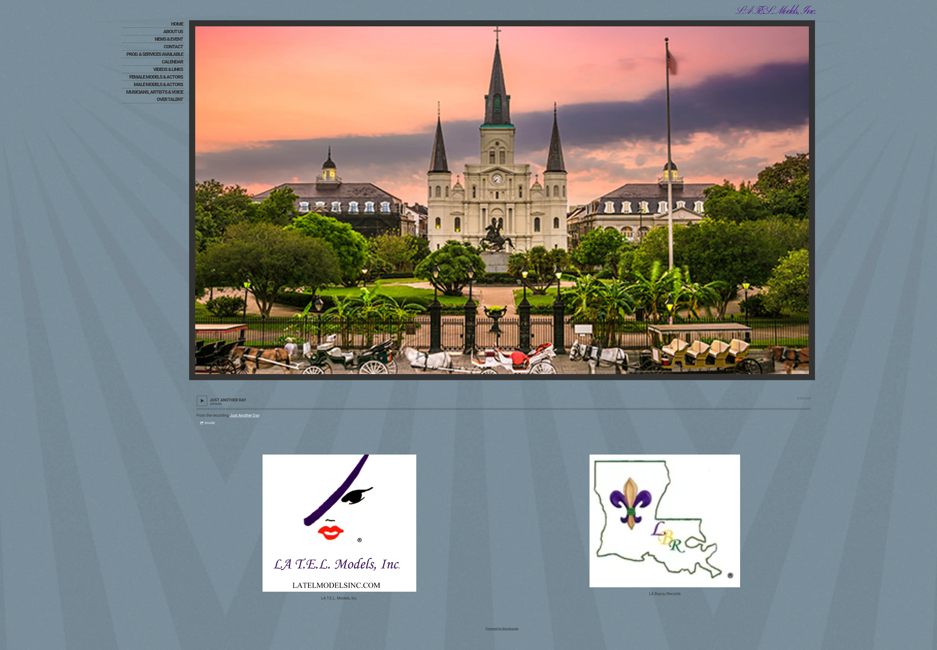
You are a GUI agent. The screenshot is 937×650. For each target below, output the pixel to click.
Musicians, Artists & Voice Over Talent (154, 95)
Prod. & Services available (154, 54)
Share (210, 423)
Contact (173, 47)
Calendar (172, 62)
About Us (173, 31)
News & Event (169, 39)
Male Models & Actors (158, 84)
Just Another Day (245, 415)
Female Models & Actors (156, 77)
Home (177, 24)
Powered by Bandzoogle (502, 628)
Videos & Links (168, 69)
